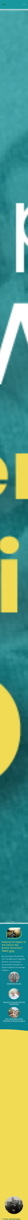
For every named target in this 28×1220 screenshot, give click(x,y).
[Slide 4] (16, 921)
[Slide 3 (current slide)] (14, 921)
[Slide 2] (13, 921)
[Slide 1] (11, 921)
